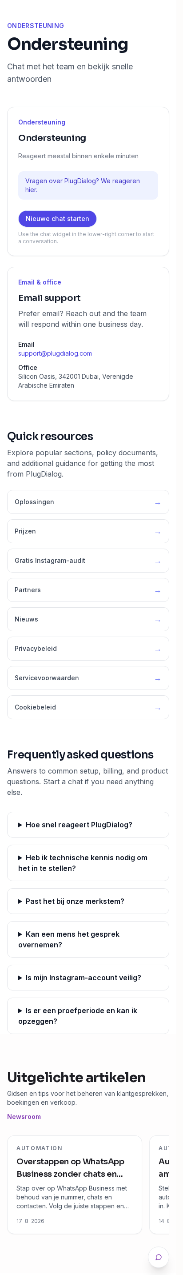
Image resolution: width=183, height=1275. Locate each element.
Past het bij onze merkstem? (75, 901)
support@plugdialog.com (55, 353)
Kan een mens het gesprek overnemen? (68, 939)
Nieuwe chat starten (57, 218)
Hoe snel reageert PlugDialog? (79, 824)
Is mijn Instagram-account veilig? (83, 977)
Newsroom (24, 1116)
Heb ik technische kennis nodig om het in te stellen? (82, 863)
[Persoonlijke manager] (158, 1257)
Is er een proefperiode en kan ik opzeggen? (77, 1016)
